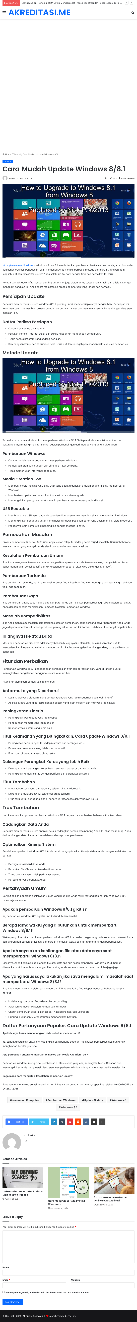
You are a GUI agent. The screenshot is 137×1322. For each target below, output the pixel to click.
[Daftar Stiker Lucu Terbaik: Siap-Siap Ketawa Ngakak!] (23, 1177)
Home (8, 154)
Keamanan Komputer (25, 1100)
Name (7, 1267)
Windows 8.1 (68, 1107)
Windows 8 (118, 1100)
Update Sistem (93, 1100)
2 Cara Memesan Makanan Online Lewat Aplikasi (110, 1199)
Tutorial (17, 154)
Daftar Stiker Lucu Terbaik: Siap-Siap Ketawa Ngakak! (23, 1193)
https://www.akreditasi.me (18, 265)
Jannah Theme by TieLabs (62, 1316)
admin (12, 178)
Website (75, 1280)
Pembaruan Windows (61, 1100)
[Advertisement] (68, 43)
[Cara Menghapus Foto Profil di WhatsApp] (68, 1182)
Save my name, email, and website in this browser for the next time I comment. (47, 1292)
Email (6, 1280)
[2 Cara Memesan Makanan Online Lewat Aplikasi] (114, 1180)
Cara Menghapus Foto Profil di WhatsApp (67, 1202)
